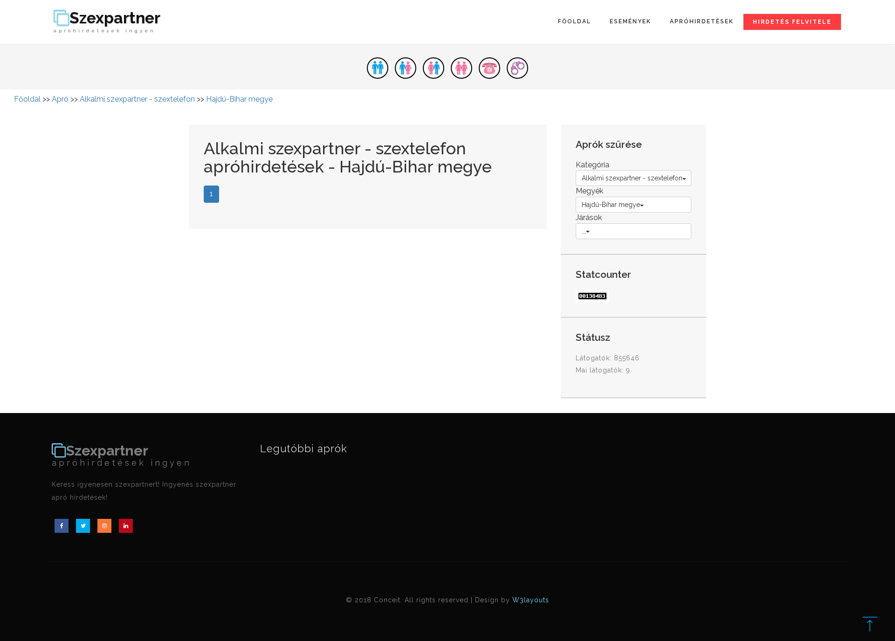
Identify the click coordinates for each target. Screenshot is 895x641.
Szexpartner (107, 21)
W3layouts (530, 600)
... (584, 231)
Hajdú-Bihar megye (239, 99)
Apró (60, 99)
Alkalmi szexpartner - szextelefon (137, 99)
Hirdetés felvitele (792, 22)
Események (630, 21)
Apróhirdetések (702, 21)
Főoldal (574, 21)
